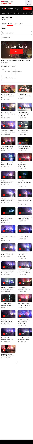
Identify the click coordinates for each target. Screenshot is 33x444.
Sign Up (16, 51)
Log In (22, 56)
